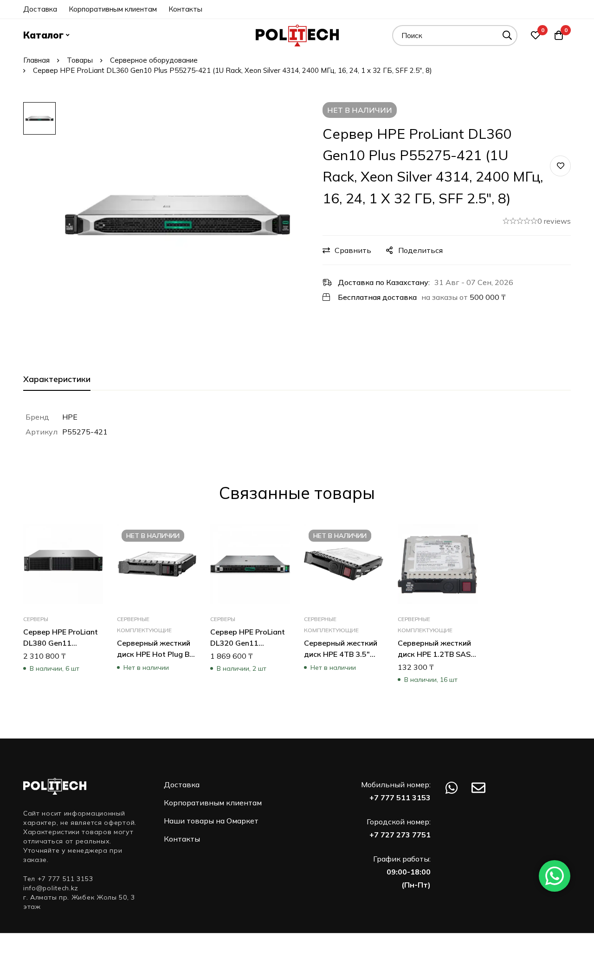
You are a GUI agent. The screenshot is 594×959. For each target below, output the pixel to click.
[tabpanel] (297, 424)
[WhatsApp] (451, 788)
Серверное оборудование (154, 60)
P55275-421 (85, 431)
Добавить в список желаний (560, 166)
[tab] (56, 379)
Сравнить (353, 250)
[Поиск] (507, 35)
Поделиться (420, 250)
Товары (80, 60)
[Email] (478, 788)
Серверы (35, 618)
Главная (36, 60)
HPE (69, 416)
